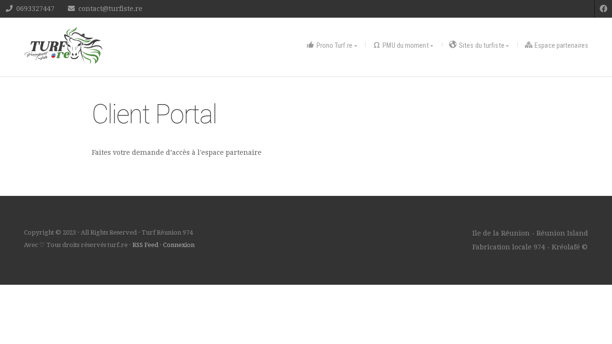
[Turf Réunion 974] (63, 46)
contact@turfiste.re (110, 8)
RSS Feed (145, 244)
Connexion (179, 244)
